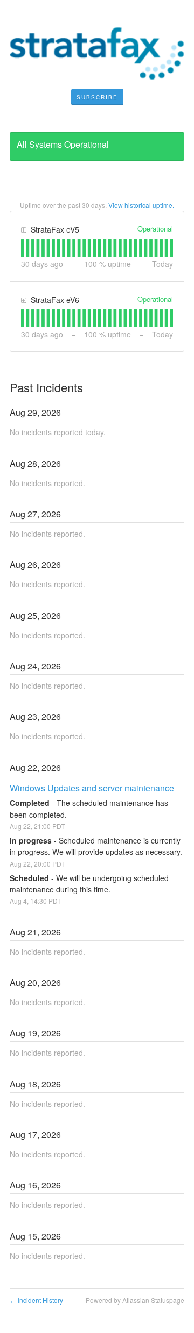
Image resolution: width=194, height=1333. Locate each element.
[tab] (22, 248)
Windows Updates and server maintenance (92, 788)
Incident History (36, 1300)
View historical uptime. (141, 205)
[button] (97, 97)
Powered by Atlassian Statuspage (135, 1300)
